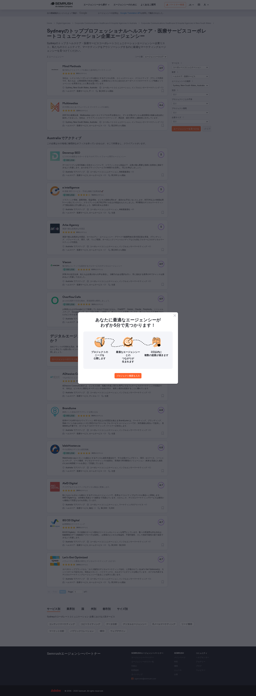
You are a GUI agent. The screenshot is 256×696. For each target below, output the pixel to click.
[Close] (175, 315)
